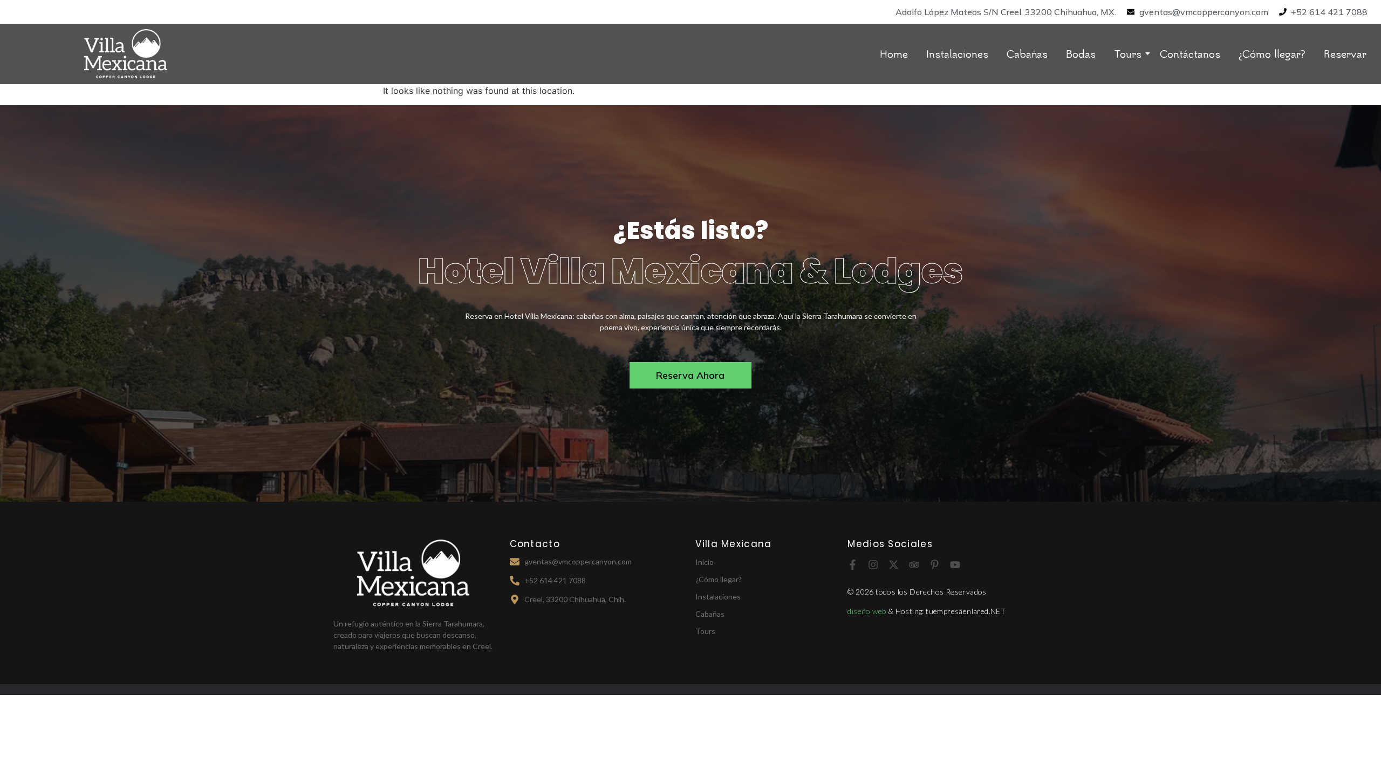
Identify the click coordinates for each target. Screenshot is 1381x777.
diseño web (867, 611)
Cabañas (1027, 53)
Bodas (1081, 53)
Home (894, 53)
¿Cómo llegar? (1272, 53)
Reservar (1345, 53)
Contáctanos (1190, 53)
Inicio (704, 562)
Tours (1127, 53)
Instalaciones (957, 53)
